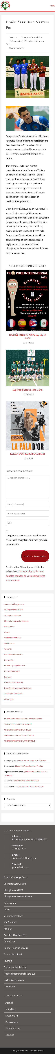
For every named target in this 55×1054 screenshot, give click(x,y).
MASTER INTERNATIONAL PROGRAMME (19, 741)
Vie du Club (8, 699)
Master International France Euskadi (19, 735)
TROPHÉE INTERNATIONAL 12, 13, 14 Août (27, 336)
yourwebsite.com (20, 867)
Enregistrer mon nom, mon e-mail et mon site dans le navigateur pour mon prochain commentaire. (27, 540)
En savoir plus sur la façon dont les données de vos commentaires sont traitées (25, 576)
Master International (12, 637)
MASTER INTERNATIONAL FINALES (17, 730)
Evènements (15, 41)
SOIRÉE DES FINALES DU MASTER (17, 724)
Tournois (7, 677)
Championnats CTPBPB (13, 609)
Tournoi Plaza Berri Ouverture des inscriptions (23, 718)
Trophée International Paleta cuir (17, 688)
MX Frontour (9, 643)
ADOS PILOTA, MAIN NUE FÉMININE (32, 760)
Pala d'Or (8, 649)
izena (12, 37)
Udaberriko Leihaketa (13, 693)
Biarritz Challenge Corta (14, 604)
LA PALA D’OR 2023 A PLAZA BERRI (27, 453)
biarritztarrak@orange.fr (24, 858)
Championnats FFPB (12, 615)
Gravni (6, 632)
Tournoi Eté (8, 660)
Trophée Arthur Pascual (13, 682)
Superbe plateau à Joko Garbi (27, 389)
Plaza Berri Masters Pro (13, 654)
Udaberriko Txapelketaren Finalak (29, 766)
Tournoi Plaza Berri (12, 671)
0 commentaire (16, 48)
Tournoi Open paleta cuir (14, 665)
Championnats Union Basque (16, 621)
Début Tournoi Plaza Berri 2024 (26, 780)
